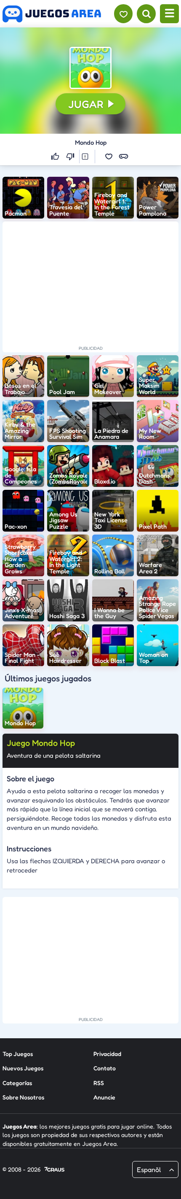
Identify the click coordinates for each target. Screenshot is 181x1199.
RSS (98, 1082)
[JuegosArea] (52, 13)
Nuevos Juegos (23, 1068)
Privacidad (107, 1053)
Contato (104, 1068)
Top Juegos (18, 1053)
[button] (90, 68)
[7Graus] (54, 1170)
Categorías (17, 1082)
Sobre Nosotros (23, 1097)
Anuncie (104, 1097)
